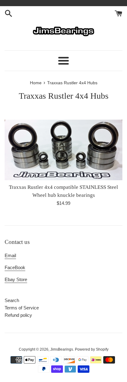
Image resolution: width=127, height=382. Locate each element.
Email (10, 255)
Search (12, 300)
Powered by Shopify (92, 349)
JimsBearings (61, 349)
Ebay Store (16, 279)
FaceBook (15, 267)
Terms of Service (22, 307)
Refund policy (18, 315)
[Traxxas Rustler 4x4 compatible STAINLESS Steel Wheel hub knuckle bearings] (63, 150)
